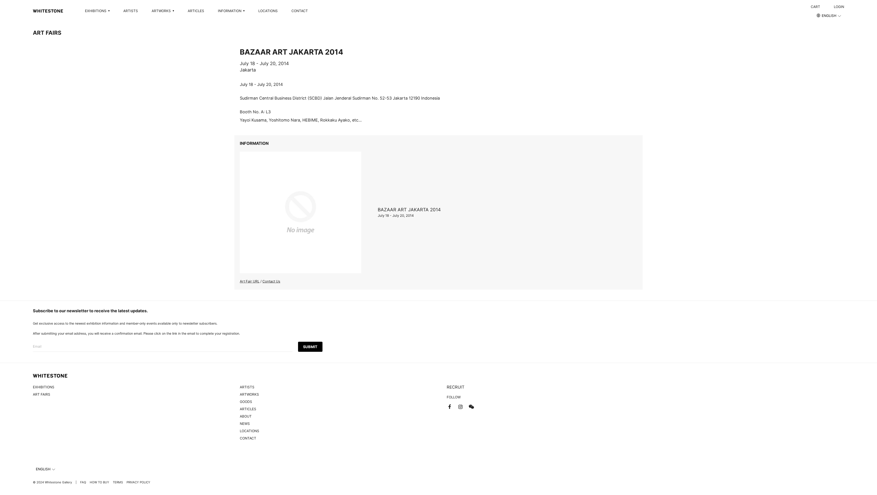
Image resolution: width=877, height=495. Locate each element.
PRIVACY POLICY (138, 482)
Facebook (449, 407)
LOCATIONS (268, 11)
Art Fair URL (249, 281)
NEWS (245, 423)
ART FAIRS (47, 32)
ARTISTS (130, 11)
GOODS (246, 402)
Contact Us (271, 281)
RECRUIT (456, 387)
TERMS (118, 482)
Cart (815, 7)
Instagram (460, 407)
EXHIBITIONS (43, 387)
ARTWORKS (249, 394)
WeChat (471, 407)
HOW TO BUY (99, 482)
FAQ (83, 482)
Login (839, 7)
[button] (829, 15)
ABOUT (246, 416)
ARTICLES (196, 11)
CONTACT (299, 11)
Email (37, 346)
